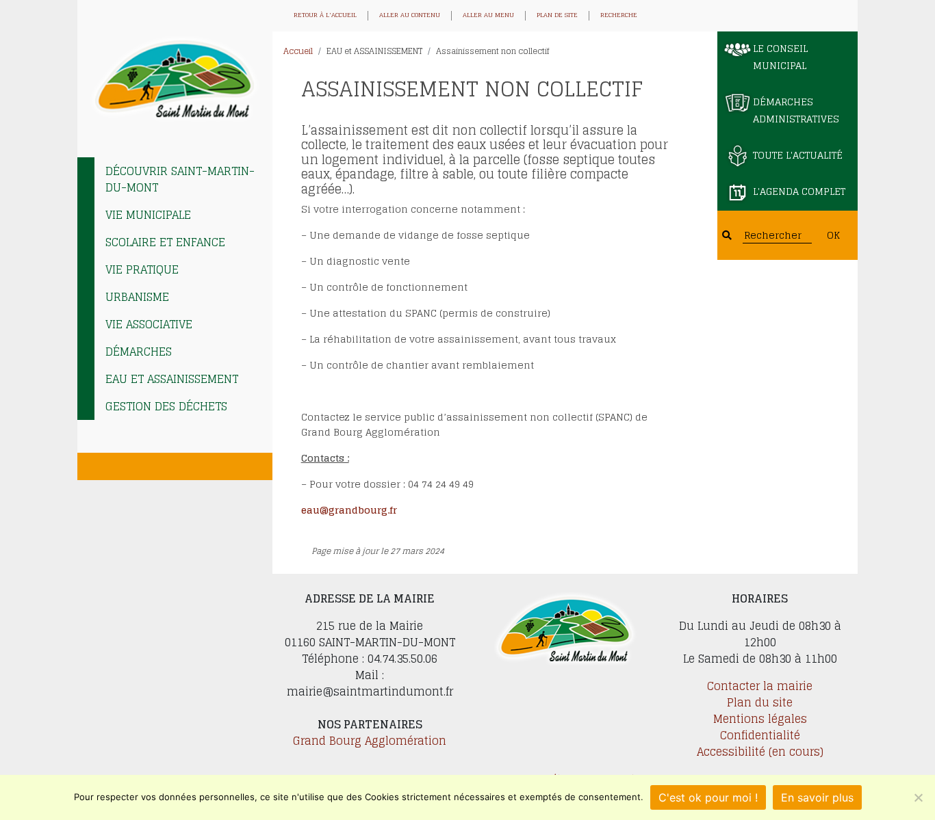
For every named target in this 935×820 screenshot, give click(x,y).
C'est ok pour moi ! (708, 797)
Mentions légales (760, 718)
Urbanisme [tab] (137, 296)
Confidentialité (760, 735)
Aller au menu (488, 16)
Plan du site (760, 702)
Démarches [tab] (138, 351)
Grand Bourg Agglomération (369, 740)
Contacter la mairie (759, 686)
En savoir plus (817, 797)
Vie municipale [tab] (148, 214)
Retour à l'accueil (325, 16)
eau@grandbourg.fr (349, 509)
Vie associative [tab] (148, 324)
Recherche (618, 16)
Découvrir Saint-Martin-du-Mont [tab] (180, 179)
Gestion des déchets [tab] (166, 406)
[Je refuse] (918, 797)
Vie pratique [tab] (142, 269)
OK (833, 235)
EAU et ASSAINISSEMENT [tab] (171, 378)
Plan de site (557, 16)
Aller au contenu (409, 16)
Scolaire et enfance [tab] (165, 242)
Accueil (298, 51)
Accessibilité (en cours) (760, 751)
